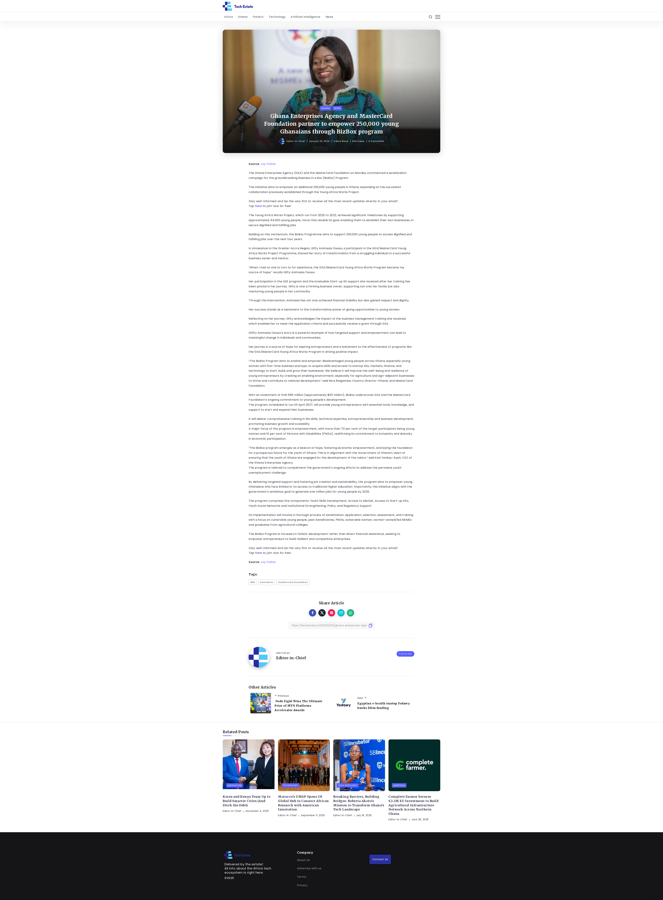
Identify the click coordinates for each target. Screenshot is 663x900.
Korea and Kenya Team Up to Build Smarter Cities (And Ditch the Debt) (246, 801)
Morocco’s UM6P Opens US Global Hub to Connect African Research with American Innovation (303, 803)
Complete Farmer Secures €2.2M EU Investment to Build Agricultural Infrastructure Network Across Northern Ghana (413, 805)
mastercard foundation (293, 582)
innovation (266, 582)
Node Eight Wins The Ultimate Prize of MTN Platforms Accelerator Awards (299, 705)
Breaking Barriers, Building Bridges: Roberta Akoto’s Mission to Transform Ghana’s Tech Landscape (358, 803)
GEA (252, 582)
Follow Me (405, 653)
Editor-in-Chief (296, 141)
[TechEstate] (237, 855)
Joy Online (268, 164)
